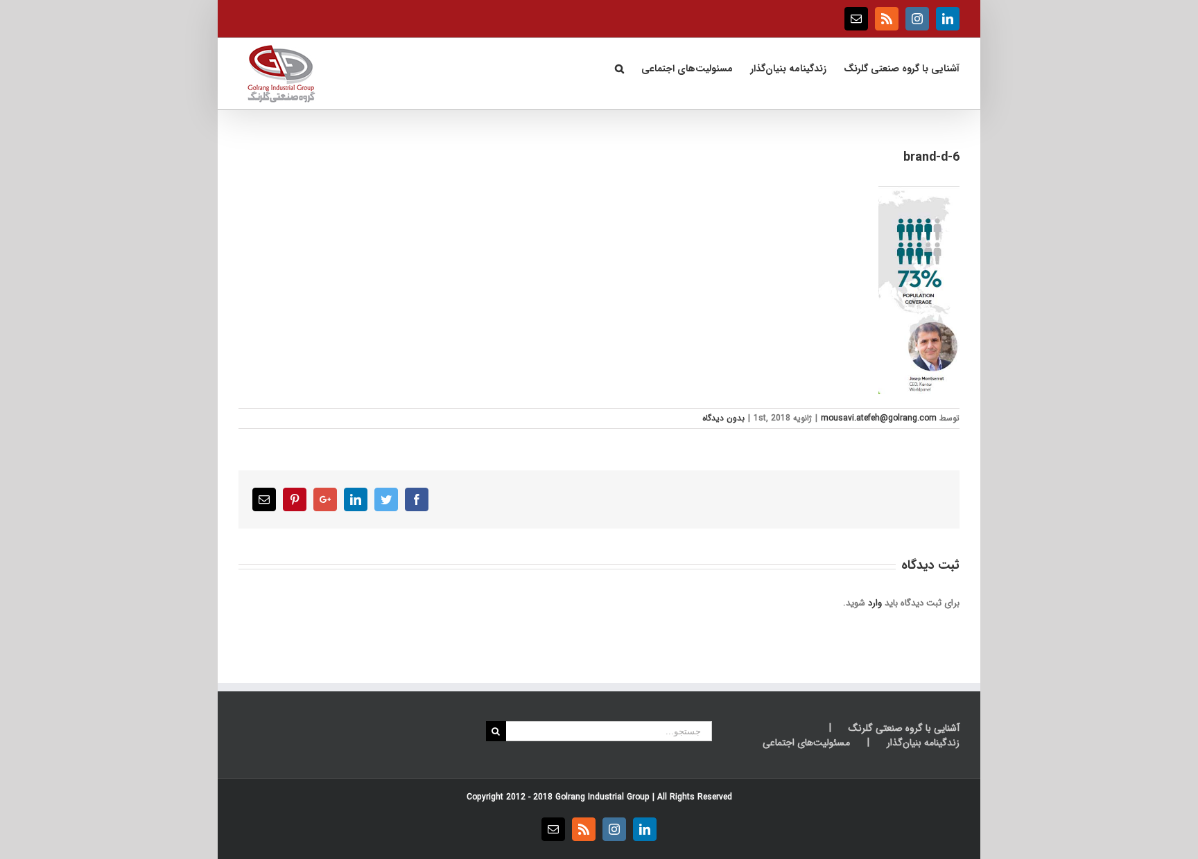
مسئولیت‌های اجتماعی (806, 743)
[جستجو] (619, 67)
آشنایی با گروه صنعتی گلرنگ (904, 728)
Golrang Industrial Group (602, 797)
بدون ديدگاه (723, 418)
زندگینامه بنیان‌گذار (923, 743)
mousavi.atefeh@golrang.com (879, 418)
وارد (875, 603)
